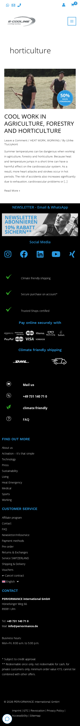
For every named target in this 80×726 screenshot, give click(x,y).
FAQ (4, 529)
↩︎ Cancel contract (13, 575)
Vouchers (7, 570)
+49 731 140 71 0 (18, 621)
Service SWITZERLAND (15, 558)
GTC (26, 710)
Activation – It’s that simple (18, 453)
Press (5, 465)
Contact (6, 523)
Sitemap (35, 715)
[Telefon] (19, 5)
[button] (40, 581)
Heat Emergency (12, 482)
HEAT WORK (38, 140)
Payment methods (13, 541)
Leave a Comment (15, 140)
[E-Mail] (13, 5)
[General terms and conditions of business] (30, 710)
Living (5, 476)
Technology (9, 459)
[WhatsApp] (7, 5)
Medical (6, 488)
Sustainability (10, 471)
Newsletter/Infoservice (16, 535)
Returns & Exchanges (15, 552)
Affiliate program (12, 517)
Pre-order (8, 546)
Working (7, 500)
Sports (6, 494)
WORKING (53, 140)
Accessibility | (20, 715)
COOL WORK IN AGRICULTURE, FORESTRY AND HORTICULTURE (39, 123)
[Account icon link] (63, 5)
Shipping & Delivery (13, 564)
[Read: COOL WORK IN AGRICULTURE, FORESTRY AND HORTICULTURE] (40, 88)
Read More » (12, 190)
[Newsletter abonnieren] (40, 224)
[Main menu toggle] (72, 21)
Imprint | (17, 710)
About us (7, 448)
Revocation (38, 710)
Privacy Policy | (56, 710)
